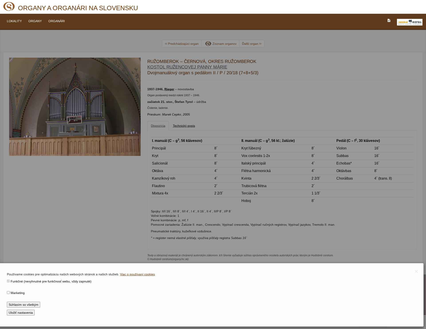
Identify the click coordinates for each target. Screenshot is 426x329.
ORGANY (35, 21)
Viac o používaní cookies (137, 274)
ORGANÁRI (56, 21)
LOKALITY (14, 21)
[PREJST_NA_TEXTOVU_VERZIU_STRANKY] (389, 20)
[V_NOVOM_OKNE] (410, 22)
